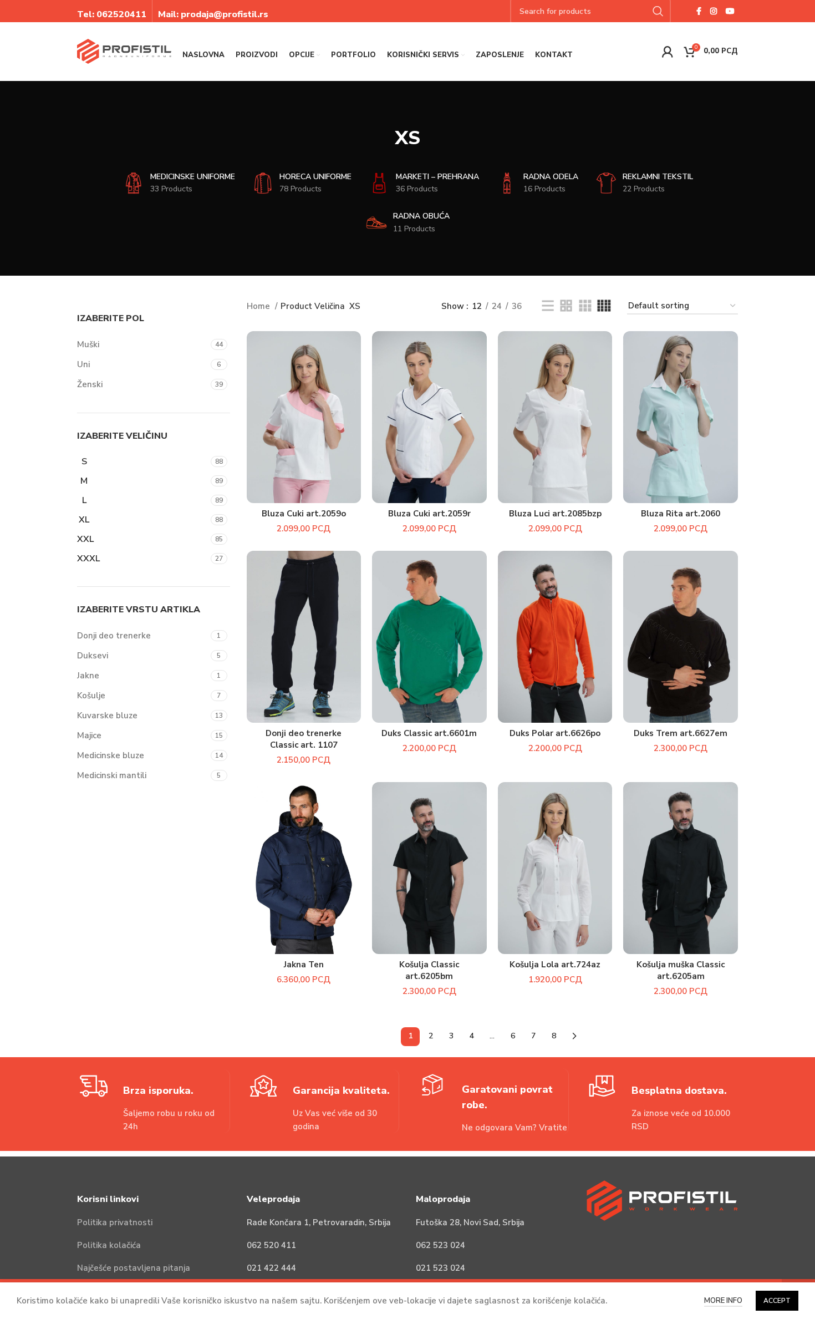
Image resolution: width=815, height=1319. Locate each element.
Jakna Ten (304, 964)
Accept (777, 1300)
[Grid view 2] (566, 306)
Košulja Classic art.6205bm (429, 970)
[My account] (667, 51)
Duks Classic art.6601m (429, 733)
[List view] (547, 306)
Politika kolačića (109, 1245)
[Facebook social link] (699, 11)
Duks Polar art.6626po (555, 733)
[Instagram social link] (713, 11)
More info (723, 1301)
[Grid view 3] (584, 306)
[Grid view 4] (604, 306)
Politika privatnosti (114, 1222)
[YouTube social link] (730, 11)
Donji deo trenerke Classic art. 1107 (304, 739)
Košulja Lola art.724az (555, 964)
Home (259, 306)
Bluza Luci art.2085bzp (555, 513)
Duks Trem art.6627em (680, 733)
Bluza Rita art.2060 (680, 513)
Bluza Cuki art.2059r (429, 513)
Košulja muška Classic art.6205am (680, 970)
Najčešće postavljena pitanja (133, 1268)
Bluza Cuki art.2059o (304, 513)
